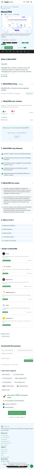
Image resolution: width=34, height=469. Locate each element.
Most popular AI (5, 441)
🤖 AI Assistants (6, 374)
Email (27, 42)
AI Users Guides (5, 457)
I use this (22, 47)
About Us (3, 453)
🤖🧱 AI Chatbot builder (8, 386)
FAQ (2, 455)
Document (9, 42)
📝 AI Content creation (18, 374)
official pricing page (14, 93)
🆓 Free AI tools (6, 390)
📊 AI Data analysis (6, 382)
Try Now (7, 48)
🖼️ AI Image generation (20, 378)
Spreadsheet (15, 42)
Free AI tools (4, 445)
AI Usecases (4, 439)
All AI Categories (5, 437)
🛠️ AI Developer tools (19, 382)
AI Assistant (7, 7)
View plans (29, 93)
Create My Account (16, 413)
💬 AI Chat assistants (7, 378)
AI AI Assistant (6, 336)
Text (4, 42)
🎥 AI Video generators (22, 386)
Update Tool (4, 451)
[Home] (1, 7)
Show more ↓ (4, 74)
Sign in (17, 136)
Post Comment (28, 360)
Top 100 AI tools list (6, 443)
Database (3, 44)
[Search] (31, 466)
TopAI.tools (6, 426)
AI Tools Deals (4, 435)
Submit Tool (4, 449)
